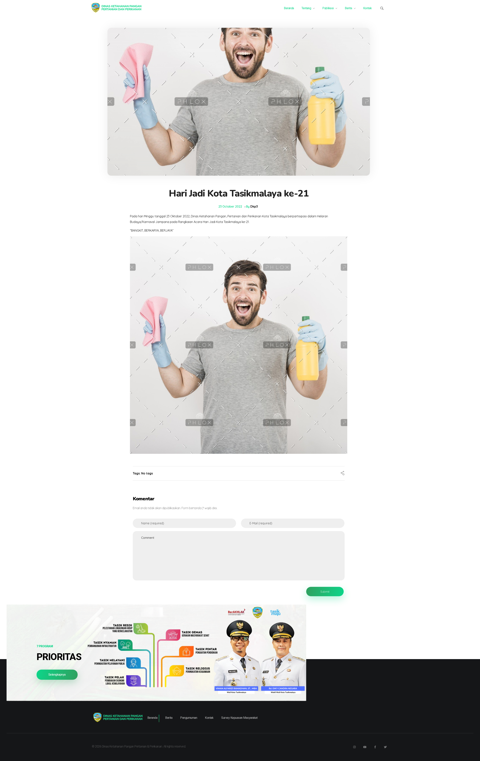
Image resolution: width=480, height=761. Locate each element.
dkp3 (254, 206)
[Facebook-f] (375, 747)
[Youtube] (365, 747)
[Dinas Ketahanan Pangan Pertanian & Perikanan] (116, 8)
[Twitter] (385, 747)
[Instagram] (354, 747)
